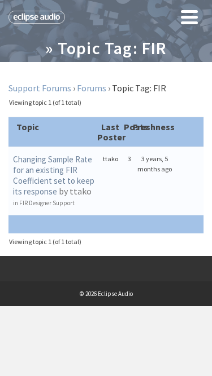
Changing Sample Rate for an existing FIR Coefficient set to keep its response (53, 175)
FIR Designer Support (47, 203)
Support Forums (39, 88)
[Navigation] (189, 17)
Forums (91, 88)
